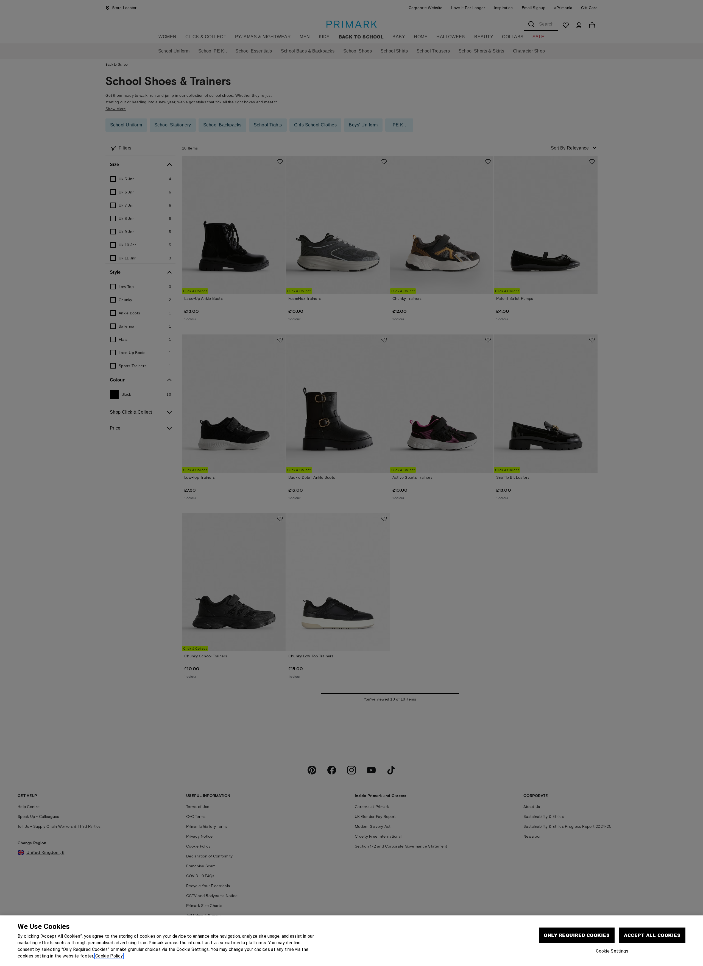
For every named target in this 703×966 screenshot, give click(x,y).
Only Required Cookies (577, 935)
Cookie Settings (612, 951)
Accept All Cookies (652, 935)
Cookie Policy (109, 956)
